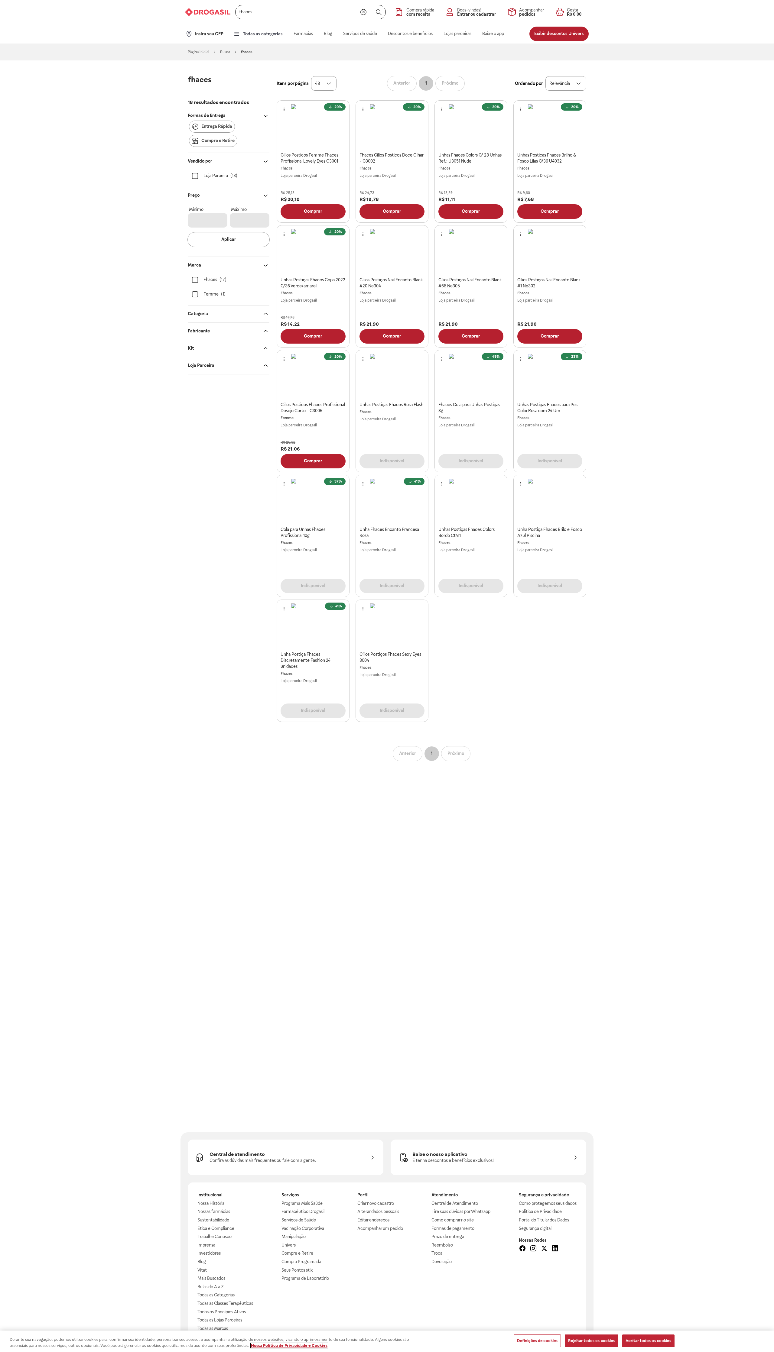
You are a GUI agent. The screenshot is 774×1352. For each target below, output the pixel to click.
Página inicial (198, 52)
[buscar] (378, 12)
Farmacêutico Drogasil (302, 1211)
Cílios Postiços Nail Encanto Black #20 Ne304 (391, 282)
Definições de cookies (537, 1340)
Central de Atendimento (454, 1203)
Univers (288, 1245)
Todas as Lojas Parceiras (219, 1320)
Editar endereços (373, 1220)
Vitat (202, 1270)
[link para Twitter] (544, 1249)
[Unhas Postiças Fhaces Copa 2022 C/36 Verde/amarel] (313, 251)
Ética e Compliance (215, 1228)
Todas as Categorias (216, 1294)
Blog (201, 1261)
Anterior (401, 83)
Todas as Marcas (212, 1328)
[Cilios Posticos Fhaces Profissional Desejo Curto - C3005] (313, 376)
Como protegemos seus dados (548, 1203)
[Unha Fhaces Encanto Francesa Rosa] (392, 501)
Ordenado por (529, 83)
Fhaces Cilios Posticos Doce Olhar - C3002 (391, 158)
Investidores (209, 1253)
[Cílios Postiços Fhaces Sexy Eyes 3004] (392, 625)
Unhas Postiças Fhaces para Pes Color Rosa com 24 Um (547, 407)
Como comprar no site (452, 1220)
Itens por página (293, 83)
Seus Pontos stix (297, 1270)
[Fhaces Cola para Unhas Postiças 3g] (471, 376)
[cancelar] (363, 12)
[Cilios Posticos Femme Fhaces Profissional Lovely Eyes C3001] (313, 126)
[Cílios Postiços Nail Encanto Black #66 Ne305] (471, 251)
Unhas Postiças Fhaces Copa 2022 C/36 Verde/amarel (313, 282)
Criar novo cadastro (375, 1203)
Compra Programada (301, 1261)
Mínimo (196, 209)
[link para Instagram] (533, 1249)
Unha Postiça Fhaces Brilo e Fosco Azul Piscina (549, 532)
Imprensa (206, 1245)
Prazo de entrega (447, 1236)
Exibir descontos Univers (559, 33)
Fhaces (287, 168)
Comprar (313, 211)
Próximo (450, 83)
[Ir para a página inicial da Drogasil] (207, 12)
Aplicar (228, 239)
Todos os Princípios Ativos (221, 1311)
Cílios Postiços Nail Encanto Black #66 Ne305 (470, 282)
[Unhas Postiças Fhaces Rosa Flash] (392, 376)
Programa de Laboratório (305, 1278)
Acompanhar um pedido (380, 1228)
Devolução (441, 1261)
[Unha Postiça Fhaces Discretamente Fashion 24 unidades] (313, 625)
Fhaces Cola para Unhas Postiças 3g (469, 407)
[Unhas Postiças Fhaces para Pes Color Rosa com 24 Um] (550, 376)
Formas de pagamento (452, 1228)
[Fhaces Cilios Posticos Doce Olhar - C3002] (392, 126)
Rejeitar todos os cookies (591, 1340)
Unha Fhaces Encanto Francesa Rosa (389, 532)
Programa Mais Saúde (302, 1203)
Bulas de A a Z (210, 1286)
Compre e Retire (297, 1253)
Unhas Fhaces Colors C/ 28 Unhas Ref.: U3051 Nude (470, 158)
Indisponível (392, 460)
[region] (387, 1341)
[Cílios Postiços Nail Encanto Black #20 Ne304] (392, 251)
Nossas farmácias (213, 1211)
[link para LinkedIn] (555, 1249)
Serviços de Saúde (298, 1220)
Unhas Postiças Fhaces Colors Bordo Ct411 (466, 532)
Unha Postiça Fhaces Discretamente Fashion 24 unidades (305, 660)
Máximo (239, 209)
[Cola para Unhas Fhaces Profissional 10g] (313, 501)
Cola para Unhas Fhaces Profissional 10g (303, 532)
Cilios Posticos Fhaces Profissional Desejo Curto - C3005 (313, 407)
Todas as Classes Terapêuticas (225, 1303)
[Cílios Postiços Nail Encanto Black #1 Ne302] (550, 251)
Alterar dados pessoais (378, 1211)
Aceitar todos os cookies (648, 1340)
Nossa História (210, 1203)
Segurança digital (535, 1228)
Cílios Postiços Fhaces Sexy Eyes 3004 (390, 657)
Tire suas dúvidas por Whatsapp (460, 1211)
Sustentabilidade (213, 1220)
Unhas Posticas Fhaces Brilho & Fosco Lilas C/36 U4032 (546, 158)
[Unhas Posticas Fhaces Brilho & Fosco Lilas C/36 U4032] (550, 126)
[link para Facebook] (522, 1249)
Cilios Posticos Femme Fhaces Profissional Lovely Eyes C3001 (309, 158)
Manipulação (293, 1236)
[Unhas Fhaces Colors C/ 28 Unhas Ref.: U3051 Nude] (471, 126)
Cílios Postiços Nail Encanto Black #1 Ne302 (549, 282)
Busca (225, 52)
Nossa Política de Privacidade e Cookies (289, 1345)
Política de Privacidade (540, 1211)
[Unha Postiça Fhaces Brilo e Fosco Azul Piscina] (550, 501)
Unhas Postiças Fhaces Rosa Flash (391, 404)
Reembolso (442, 1245)
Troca (436, 1253)
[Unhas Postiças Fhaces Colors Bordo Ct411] (471, 501)
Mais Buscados (211, 1278)
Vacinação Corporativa (302, 1228)
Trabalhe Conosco (214, 1236)
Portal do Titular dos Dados (544, 1220)
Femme (287, 418)
